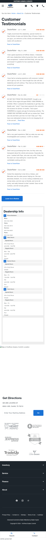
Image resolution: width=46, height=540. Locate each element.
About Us (20, 13)
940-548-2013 (8, 226)
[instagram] (22, 500)
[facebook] (16, 500)
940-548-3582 (8, 235)
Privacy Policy (6, 515)
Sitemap (23, 515)
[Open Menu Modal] (3, 6)
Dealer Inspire (35, 520)
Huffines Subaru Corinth (29, 523)
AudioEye (40, 515)
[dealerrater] (28, 500)
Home (13, 13)
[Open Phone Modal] (43, 6)
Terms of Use (31, 515)
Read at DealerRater (13, 44)
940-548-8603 (8, 230)
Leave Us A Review (12, 199)
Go (38, 413)
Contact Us (15, 515)
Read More (21, 120)
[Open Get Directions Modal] (37, 6)
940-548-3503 (8, 221)
